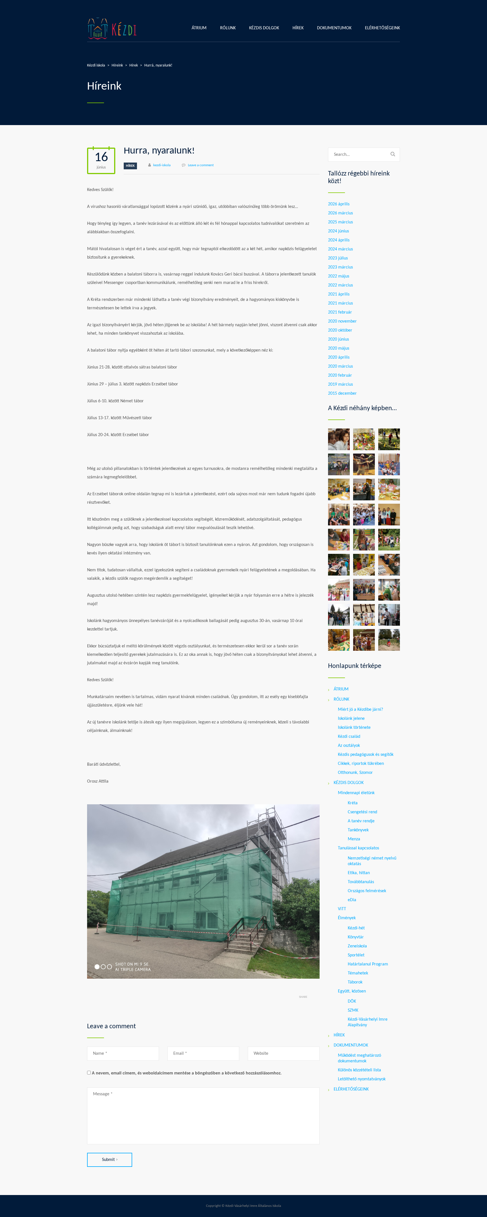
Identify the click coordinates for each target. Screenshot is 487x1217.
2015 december (342, 393)
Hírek (130, 166)
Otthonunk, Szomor (355, 772)
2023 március (340, 267)
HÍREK (298, 28)
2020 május (338, 348)
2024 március (340, 249)
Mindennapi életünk (356, 793)
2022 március (340, 285)
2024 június (338, 231)
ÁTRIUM (199, 28)
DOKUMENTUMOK (334, 28)
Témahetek (358, 973)
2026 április (338, 204)
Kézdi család (349, 736)
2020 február (340, 375)
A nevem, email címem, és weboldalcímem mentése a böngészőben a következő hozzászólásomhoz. (187, 1073)
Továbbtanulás (361, 882)
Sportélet (356, 955)
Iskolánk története (354, 727)
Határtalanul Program (368, 964)
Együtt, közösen (352, 991)
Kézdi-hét (356, 928)
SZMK (353, 1010)
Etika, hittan (359, 873)
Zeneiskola (357, 946)
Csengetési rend (362, 812)
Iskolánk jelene (351, 718)
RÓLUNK (228, 28)
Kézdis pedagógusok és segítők (365, 754)
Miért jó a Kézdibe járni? (360, 709)
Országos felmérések (367, 891)
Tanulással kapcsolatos (358, 848)
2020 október (340, 330)
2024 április (338, 240)
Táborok (355, 982)
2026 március (340, 213)
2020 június (338, 339)
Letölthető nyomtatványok (362, 1079)
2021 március (340, 303)
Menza (354, 839)
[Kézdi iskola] (112, 28)
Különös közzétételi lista (359, 1070)
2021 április (338, 294)
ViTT (342, 909)
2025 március (340, 222)
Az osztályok (349, 745)
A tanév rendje (361, 821)
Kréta (353, 803)
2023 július (338, 258)
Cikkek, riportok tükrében (361, 763)
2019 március (340, 384)
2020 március (340, 366)
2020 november (342, 321)
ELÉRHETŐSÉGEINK (382, 28)
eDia (352, 900)
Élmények (347, 918)
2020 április (338, 357)
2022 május (338, 276)
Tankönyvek (358, 830)
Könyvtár (356, 937)
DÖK (352, 1001)
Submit (108, 1160)
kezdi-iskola (162, 165)
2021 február (340, 312)
